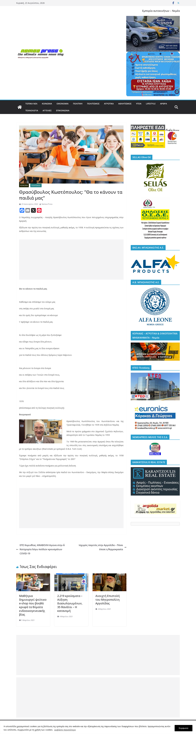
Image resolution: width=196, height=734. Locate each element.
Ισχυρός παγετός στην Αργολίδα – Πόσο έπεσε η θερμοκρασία (101, 547)
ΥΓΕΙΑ (138, 103)
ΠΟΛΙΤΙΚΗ (78, 103)
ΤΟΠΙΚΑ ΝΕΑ (31, 103)
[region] (98, 727)
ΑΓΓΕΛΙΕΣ (47, 110)
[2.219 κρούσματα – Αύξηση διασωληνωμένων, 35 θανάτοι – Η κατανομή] (71, 575)
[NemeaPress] (19, 107)
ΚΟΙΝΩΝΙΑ (47, 103)
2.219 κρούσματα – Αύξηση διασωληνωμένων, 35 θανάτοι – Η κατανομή (69, 603)
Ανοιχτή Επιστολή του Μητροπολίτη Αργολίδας (107, 599)
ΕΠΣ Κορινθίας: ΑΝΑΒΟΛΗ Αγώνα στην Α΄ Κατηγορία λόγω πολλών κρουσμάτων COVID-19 (42, 549)
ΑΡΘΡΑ (163, 103)
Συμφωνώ (183, 728)
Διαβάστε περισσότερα (65, 729)
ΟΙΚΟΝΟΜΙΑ (62, 103)
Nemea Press (47, 204)
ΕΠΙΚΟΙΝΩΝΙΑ (62, 110)
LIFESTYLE (151, 103)
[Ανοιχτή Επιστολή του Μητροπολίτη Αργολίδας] (109, 575)
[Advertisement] (71, 259)
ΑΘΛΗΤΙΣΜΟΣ (124, 103)
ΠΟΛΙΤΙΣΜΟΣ (93, 103)
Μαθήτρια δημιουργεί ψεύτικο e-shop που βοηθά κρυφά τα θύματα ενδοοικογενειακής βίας (32, 605)
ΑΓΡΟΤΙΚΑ (109, 103)
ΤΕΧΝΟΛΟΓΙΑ (31, 110)
